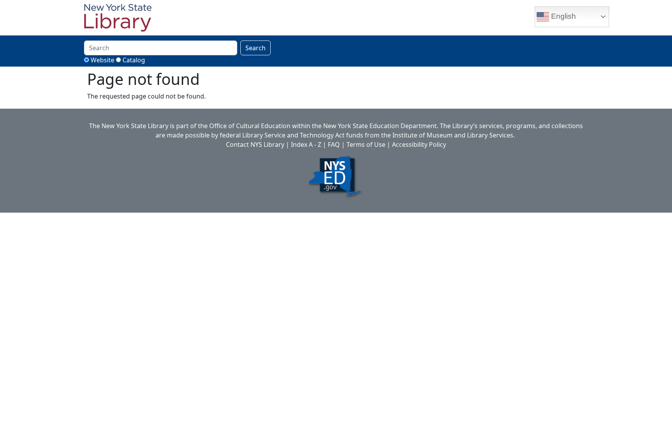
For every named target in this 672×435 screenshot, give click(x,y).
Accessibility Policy (419, 144)
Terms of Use (365, 144)
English (562, 16)
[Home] (121, 18)
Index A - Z (306, 144)
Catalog (133, 60)
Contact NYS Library (255, 144)
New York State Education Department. (380, 126)
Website (102, 60)
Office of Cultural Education (249, 126)
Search (255, 48)
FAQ (334, 144)
